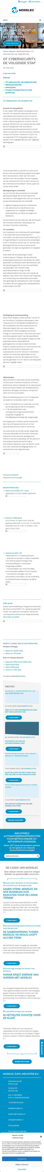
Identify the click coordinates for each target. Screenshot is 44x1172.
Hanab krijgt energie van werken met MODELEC (20, 976)
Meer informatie (12, 43)
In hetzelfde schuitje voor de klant (22, 1017)
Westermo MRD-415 (14, 553)
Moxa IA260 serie (12, 667)
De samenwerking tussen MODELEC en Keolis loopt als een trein (20, 934)
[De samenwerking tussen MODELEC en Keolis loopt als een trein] (22, 927)
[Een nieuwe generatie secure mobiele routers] (22, 791)
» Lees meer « (13, 717)
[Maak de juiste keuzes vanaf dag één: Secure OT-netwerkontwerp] (22, 760)
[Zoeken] (38, 856)
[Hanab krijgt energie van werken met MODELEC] (22, 969)
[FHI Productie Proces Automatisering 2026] (22, 728)
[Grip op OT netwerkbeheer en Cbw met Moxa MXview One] (22, 697)
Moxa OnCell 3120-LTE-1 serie (17, 491)
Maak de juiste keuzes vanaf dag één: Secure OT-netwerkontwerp (20, 773)
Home (5, 51)
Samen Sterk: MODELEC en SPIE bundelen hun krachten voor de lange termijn (20, 893)
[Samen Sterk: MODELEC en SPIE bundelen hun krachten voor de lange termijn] (22, 884)
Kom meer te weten (11, 617)
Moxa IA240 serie (12, 664)
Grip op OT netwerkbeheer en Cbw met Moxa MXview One (21, 711)
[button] (41, 1137)
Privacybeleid (22, 1169)
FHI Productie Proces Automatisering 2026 (15, 742)
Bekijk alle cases (22, 1061)
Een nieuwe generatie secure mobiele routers (18, 805)
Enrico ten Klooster (10, 475)
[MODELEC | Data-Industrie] (22, 8)
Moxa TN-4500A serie (14, 651)
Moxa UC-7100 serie (13, 670)
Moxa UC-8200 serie (14, 518)
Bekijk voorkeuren (22, 1164)
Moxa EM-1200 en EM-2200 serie (18, 662)
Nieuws (12, 51)
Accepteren (22, 1159)
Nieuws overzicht (15, 820)
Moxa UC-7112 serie (13, 653)
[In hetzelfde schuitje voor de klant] (22, 1011)
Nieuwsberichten (23, 51)
